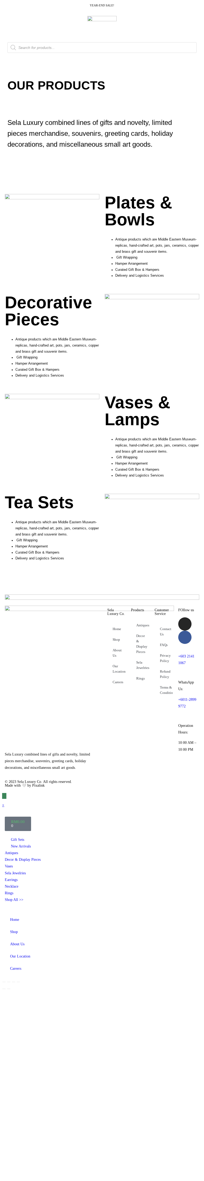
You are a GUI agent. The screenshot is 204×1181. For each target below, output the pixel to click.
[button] (22, 162)
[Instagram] (185, 624)
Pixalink (38, 785)
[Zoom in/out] (4, 981)
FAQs (164, 645)
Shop (116, 640)
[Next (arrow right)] (9, 988)
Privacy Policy (165, 658)
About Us (117, 652)
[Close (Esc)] (18, 981)
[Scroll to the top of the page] (4, 796)
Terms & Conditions (166, 690)
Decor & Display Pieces (141, 644)
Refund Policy (165, 674)
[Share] (13, 981)
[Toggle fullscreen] (9, 981)
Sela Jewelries (142, 665)
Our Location (119, 668)
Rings (140, 678)
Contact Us (165, 631)
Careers (118, 682)
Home (117, 629)
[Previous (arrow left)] (4, 988)
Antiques (142, 625)
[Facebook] (185, 637)
